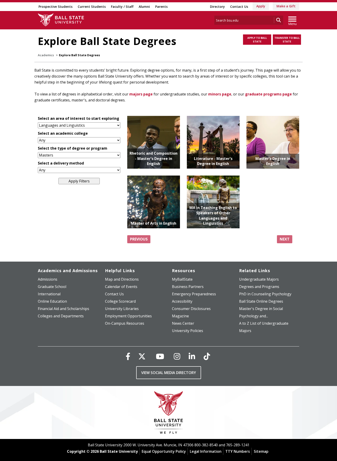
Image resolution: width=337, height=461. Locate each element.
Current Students (92, 6)
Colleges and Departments (61, 316)
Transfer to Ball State (287, 39)
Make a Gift (286, 6)
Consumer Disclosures (191, 308)
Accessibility (182, 301)
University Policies (187, 330)
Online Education (52, 301)
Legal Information (205, 451)
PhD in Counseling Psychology (265, 293)
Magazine (180, 316)
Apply (260, 6)
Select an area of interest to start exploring (78, 118)
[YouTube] (160, 356)
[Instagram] (177, 356)
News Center (183, 323)
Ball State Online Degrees (261, 301)
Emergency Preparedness (194, 293)
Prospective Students (55, 6)
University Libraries (122, 308)
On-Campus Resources (124, 323)
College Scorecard (120, 301)
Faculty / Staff (122, 6)
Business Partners (188, 286)
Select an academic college (63, 133)
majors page (141, 94)
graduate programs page (268, 94)
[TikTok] (207, 356)
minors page (219, 94)
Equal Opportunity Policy (164, 451)
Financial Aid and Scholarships (63, 308)
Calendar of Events (121, 286)
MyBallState (182, 279)
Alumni (144, 6)
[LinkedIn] (192, 356)
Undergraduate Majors (259, 279)
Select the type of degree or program (72, 148)
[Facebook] (128, 356)
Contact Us (239, 6)
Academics (46, 55)
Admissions (47, 279)
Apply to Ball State (257, 39)
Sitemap (261, 451)
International (49, 293)
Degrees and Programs (259, 286)
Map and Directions (122, 279)
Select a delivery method (61, 163)
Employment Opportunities (128, 316)
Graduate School (52, 286)
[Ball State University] (168, 414)
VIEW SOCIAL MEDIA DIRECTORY (168, 372)
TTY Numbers (237, 451)
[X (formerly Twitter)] (142, 356)
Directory (217, 6)
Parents (161, 6)
